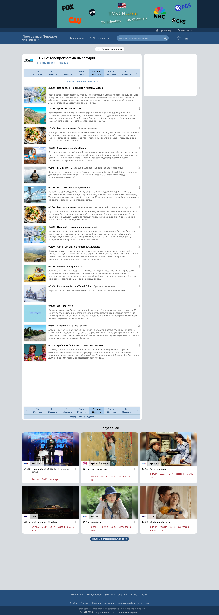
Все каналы (77, 594)
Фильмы (110, 594)
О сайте (73, 603)
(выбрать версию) (45, 62)
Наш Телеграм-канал (103, 603)
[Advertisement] (82, 384)
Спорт (134, 594)
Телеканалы (77, 38)
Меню (138, 60)
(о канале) (63, 62)
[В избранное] (139, 88)
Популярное (94, 594)
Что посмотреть (102, 38)
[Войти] (186, 38)
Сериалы (123, 594)
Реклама (84, 603)
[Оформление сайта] (179, 38)
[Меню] (194, 38)
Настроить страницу (111, 48)
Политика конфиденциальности (133, 603)
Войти (145, 594)
